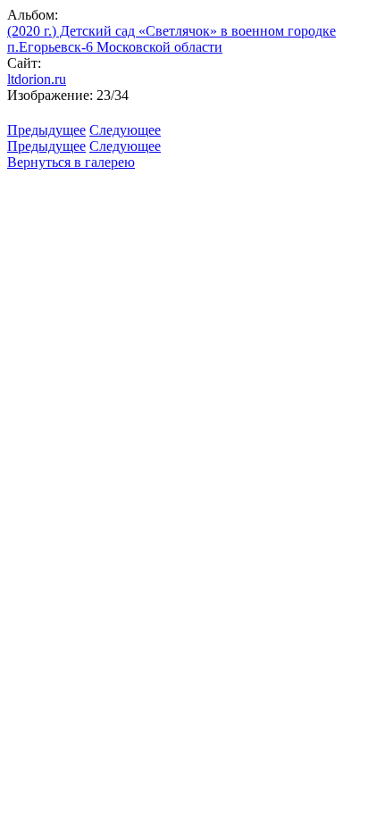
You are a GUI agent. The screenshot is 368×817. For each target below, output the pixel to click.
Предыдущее (46, 130)
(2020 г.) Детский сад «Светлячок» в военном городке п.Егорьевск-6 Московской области (171, 38)
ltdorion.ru (36, 79)
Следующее (125, 130)
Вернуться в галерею (71, 162)
